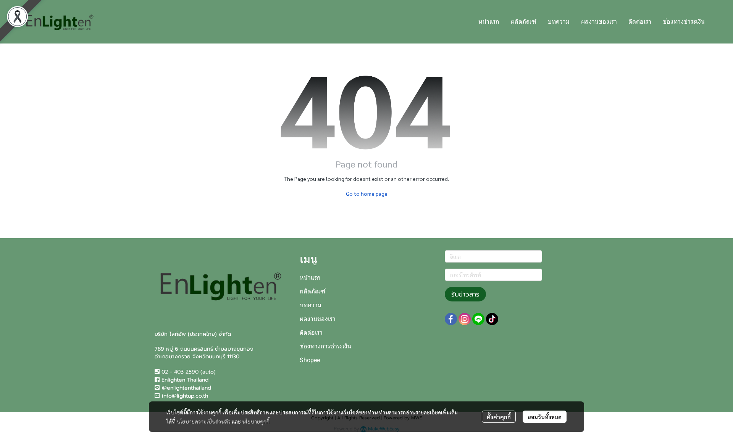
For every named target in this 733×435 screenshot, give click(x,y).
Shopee (310, 360)
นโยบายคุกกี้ (256, 421)
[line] (478, 319)
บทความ (310, 305)
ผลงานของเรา (318, 318)
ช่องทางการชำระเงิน (325, 346)
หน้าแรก (310, 277)
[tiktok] (492, 319)
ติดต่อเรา (311, 332)
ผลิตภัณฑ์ (312, 291)
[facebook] (451, 319)
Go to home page (366, 193)
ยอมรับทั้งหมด (545, 416)
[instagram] (465, 319)
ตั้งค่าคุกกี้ (499, 416)
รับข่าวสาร (465, 294)
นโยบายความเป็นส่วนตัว (204, 421)
